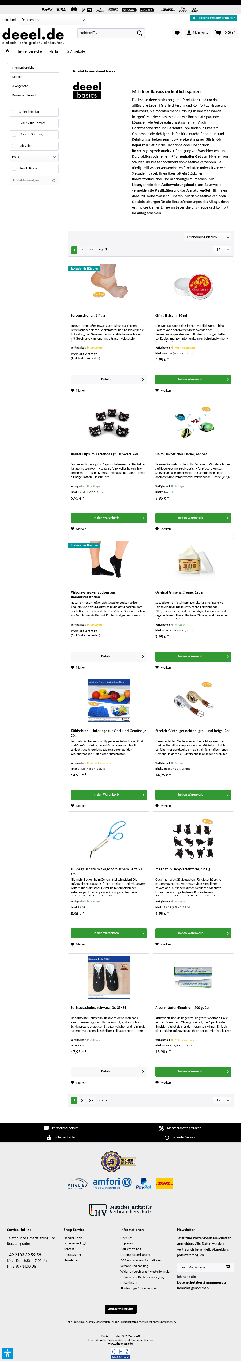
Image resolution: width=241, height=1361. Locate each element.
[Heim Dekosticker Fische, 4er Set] (193, 423)
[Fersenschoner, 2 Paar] (109, 285)
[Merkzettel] (177, 33)
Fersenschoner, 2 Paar (88, 316)
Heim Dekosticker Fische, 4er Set (181, 454)
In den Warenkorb (190, 379)
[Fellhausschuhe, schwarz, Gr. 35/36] (109, 977)
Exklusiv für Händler (32, 123)
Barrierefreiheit (130, 1249)
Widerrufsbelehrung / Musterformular (145, 1271)
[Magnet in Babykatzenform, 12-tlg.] (193, 838)
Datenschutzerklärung (135, 1255)
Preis (15, 157)
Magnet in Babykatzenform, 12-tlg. (183, 869)
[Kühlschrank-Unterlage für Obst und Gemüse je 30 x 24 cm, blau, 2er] (109, 700)
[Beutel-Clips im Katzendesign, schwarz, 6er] (109, 423)
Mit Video (25, 146)
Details (106, 379)
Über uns (126, 1238)
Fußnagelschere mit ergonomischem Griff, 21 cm (106, 872)
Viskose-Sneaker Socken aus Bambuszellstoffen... (93, 595)
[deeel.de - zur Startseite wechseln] (33, 36)
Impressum (127, 1243)
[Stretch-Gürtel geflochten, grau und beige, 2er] (193, 700)
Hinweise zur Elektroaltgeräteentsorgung (138, 1285)
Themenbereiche (23, 68)
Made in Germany (31, 134)
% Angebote (20, 86)
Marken (17, 77)
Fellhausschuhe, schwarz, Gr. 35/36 (98, 1008)
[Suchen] (140, 33)
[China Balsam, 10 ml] (193, 285)
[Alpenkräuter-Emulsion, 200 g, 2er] (193, 977)
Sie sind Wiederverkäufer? (217, 18)
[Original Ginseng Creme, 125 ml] (193, 562)
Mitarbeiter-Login (75, 1243)
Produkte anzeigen (26, 180)
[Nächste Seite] (82, 250)
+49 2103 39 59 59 (24, 1255)
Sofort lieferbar (29, 112)
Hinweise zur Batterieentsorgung (142, 1277)
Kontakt (69, 1249)
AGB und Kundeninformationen (140, 1260)
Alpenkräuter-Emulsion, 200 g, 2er (182, 1008)
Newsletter (71, 1260)
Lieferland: (9, 20)
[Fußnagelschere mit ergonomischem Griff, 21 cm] (109, 838)
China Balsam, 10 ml (171, 316)
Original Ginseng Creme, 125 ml (180, 592)
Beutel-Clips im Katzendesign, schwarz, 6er (104, 454)
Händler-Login (73, 1238)
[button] (7, 1353)
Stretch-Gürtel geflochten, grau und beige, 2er (192, 731)
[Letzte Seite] (91, 250)
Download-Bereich (24, 95)
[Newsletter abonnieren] (228, 1267)
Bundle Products (30, 168)
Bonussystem (72, 1255)
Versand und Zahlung (134, 1266)
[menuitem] (213, 18)
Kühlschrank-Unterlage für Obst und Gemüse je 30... (108, 733)
